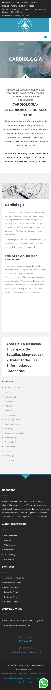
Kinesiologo (22, 674)
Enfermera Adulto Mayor (38, 674)
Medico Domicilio (9, 674)
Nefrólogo (9, 456)
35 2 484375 (25, 641)
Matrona (8, 451)
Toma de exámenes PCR (14, 578)
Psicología (9, 428)
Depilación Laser (12, 424)
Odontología (10, 401)
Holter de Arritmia (12, 597)
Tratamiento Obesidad (14, 433)
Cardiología (10, 446)
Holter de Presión (11, 601)
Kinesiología (10, 415)
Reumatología (11, 442)
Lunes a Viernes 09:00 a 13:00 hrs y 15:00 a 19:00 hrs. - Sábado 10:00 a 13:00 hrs (24, 10)
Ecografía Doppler (12, 592)
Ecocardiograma (11, 587)
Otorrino (8, 392)
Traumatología (11, 437)
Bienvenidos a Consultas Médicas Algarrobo (21, 2)
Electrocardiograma (12, 582)
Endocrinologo (11, 460)
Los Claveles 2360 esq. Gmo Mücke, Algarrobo (24, 620)
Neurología (9, 410)
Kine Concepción (25, 682)
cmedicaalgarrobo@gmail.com (16, 15)
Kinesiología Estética (13, 419)
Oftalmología (10, 397)
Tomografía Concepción (13, 678)
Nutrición (8, 406)
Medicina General (12, 387)
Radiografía (29, 678)
